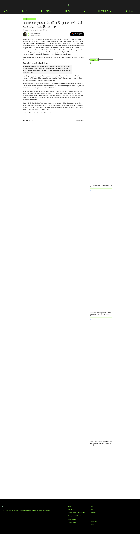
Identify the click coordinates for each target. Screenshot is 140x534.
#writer (40, 70)
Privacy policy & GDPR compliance (75, 516)
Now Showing (105, 11)
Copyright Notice (72, 522)
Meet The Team (71, 509)
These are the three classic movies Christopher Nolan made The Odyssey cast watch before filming (101, 443)
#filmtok (47, 70)
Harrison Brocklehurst (35, 33)
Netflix (129, 11)
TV (84, 11)
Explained (46, 11)
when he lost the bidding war (35, 43)
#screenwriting (63, 68)
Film (67, 11)
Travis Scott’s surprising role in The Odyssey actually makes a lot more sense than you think (100, 314)
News (6, 11)
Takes (25, 11)
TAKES (93, 60)
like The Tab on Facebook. (42, 113)
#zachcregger (27, 70)
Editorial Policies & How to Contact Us (76, 513)
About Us (70, 506)
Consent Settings (72, 519)
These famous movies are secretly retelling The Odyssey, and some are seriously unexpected (101, 186)
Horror (28, 19)
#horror (35, 70)
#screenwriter (55, 70)
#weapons (53, 68)
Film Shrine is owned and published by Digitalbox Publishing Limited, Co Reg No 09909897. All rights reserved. (26, 510)
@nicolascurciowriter (30, 66)
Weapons (34, 19)
